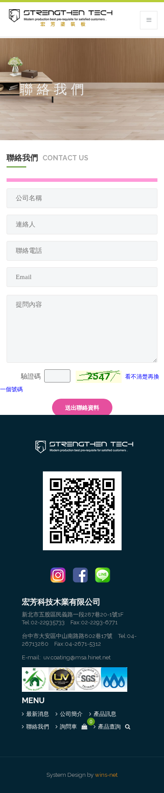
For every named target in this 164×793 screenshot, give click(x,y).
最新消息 (37, 714)
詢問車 (73, 726)
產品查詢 (109, 726)
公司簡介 (71, 714)
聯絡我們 (37, 726)
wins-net (106, 775)
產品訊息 (105, 714)
